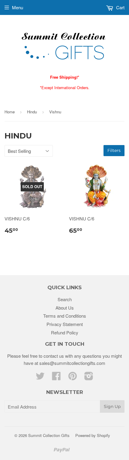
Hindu (32, 112)
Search (65, 299)
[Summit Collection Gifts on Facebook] (56, 377)
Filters (114, 150)
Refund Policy (64, 332)
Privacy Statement (64, 324)
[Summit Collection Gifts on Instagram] (88, 377)
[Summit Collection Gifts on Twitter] (40, 377)
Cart (119, 7)
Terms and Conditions (64, 316)
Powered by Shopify (92, 435)
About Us (65, 307)
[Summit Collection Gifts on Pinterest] (72, 377)
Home (9, 112)
